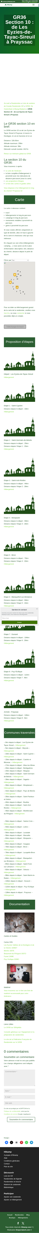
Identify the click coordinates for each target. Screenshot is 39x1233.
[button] (19, 610)
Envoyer (19, 622)
